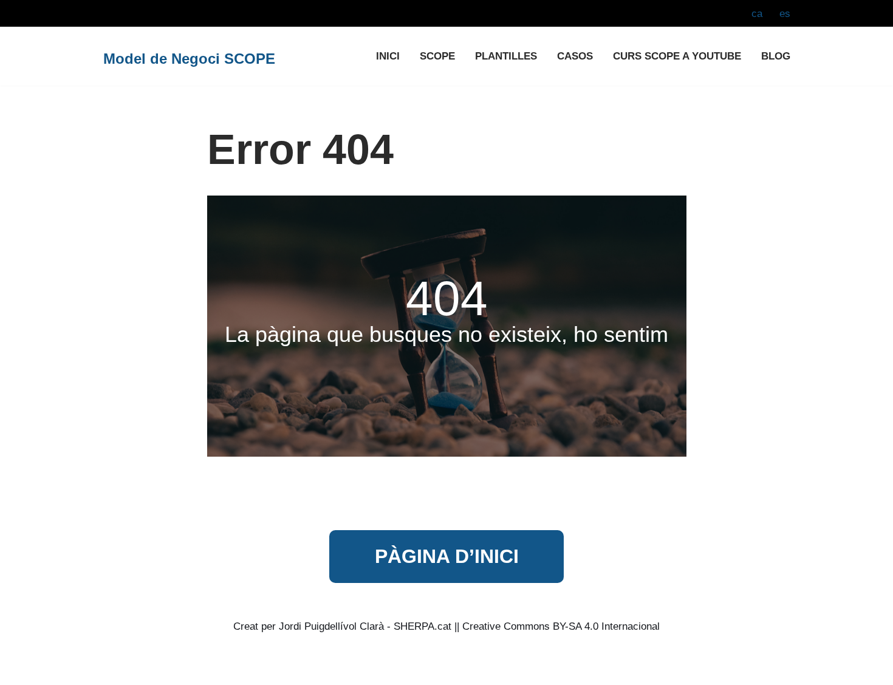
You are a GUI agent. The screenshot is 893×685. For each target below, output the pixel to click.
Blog (775, 56)
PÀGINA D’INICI (447, 556)
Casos (575, 56)
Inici (388, 56)
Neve (112, 668)
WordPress (227, 668)
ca (756, 13)
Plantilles (506, 56)
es (784, 13)
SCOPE (437, 56)
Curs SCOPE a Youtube (677, 56)
